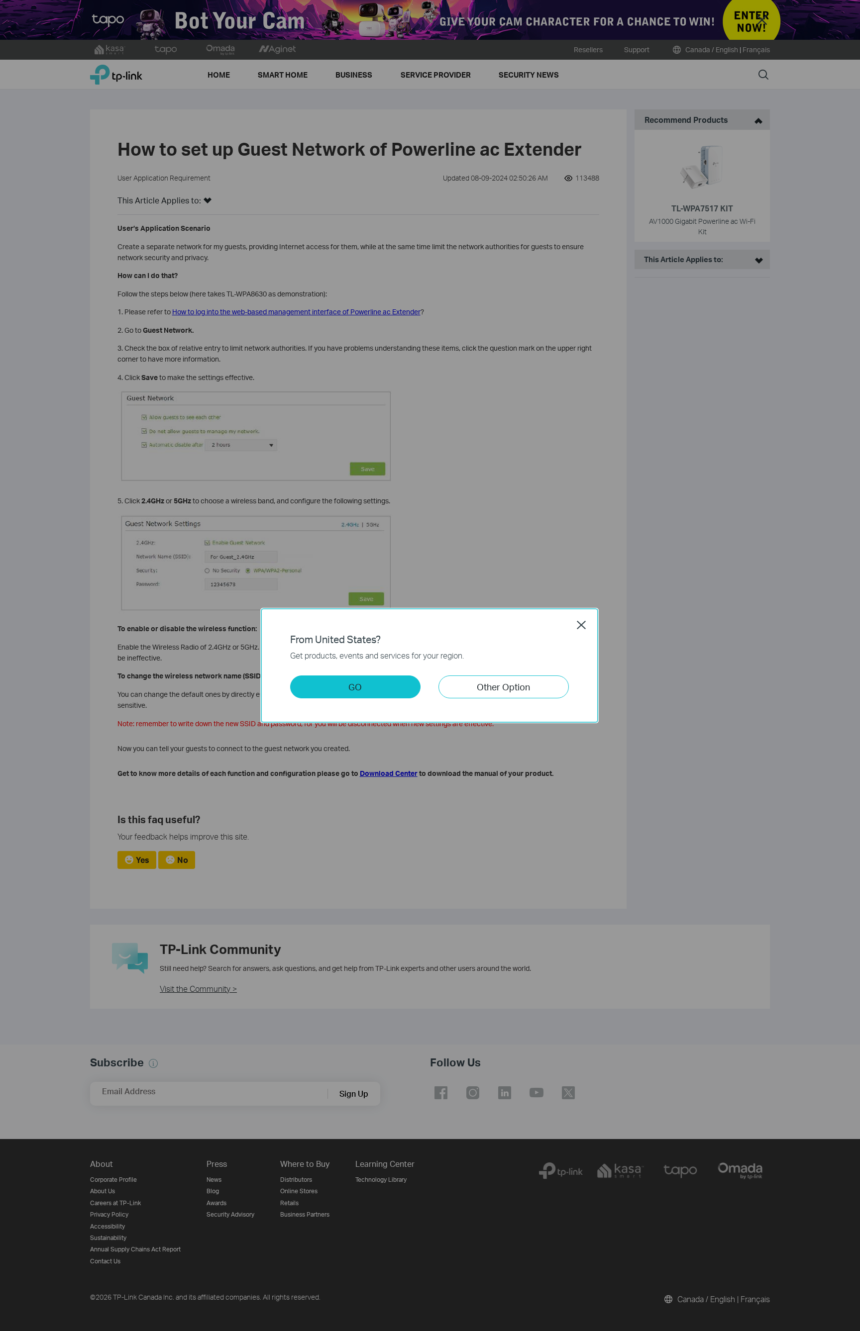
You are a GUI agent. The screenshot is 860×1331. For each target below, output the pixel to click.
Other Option (503, 686)
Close (581, 625)
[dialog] (430, 665)
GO (355, 686)
